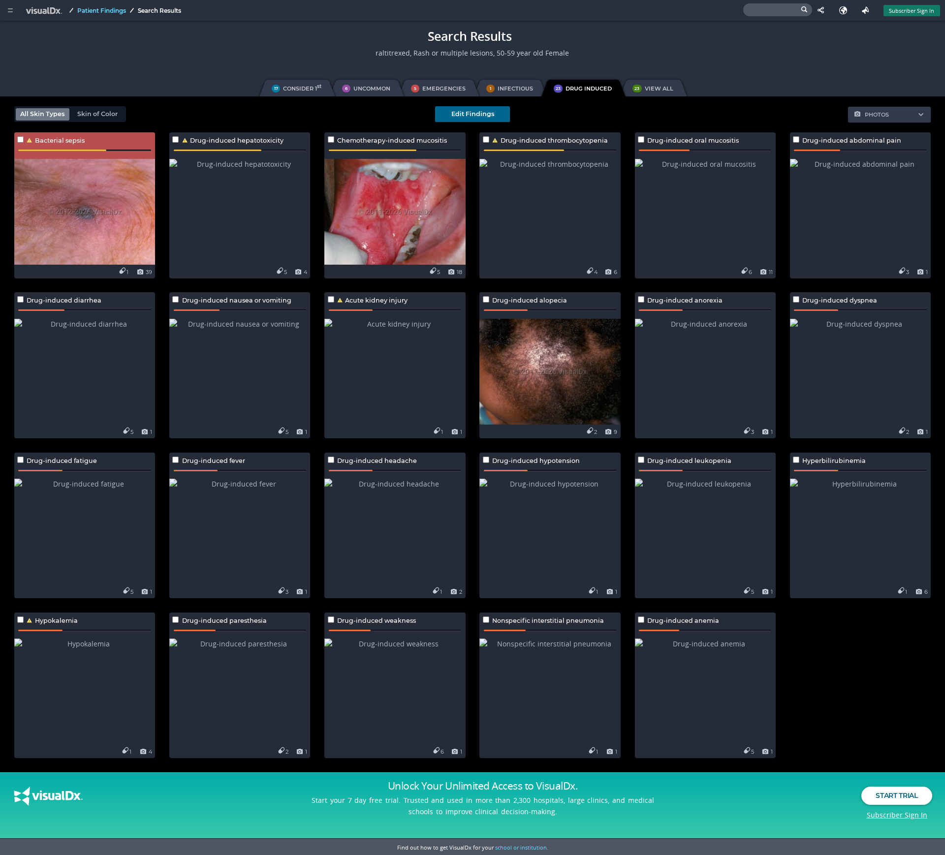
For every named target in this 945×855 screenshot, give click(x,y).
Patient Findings (101, 10)
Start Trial (896, 795)
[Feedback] (867, 10)
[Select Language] (845, 10)
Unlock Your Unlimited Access (483, 786)
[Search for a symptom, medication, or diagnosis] (777, 9)
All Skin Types (42, 114)
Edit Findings (472, 114)
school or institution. (521, 847)
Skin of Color (97, 114)
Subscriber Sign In (911, 10)
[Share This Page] (823, 10)
